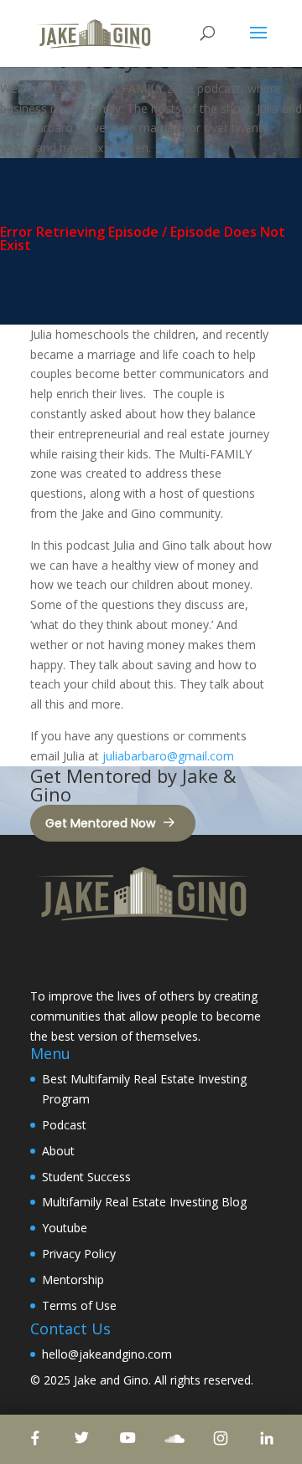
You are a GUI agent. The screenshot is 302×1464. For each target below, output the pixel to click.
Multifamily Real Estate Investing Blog (144, 1202)
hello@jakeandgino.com (107, 1354)
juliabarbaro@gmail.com (168, 756)
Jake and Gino (111, 1380)
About (58, 1151)
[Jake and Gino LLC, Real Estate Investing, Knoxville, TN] (93, 957)
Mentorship (73, 1279)
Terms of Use (79, 1305)
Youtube (64, 1228)
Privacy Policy (79, 1254)
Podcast (64, 1125)
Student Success (86, 1177)
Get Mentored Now (100, 823)
